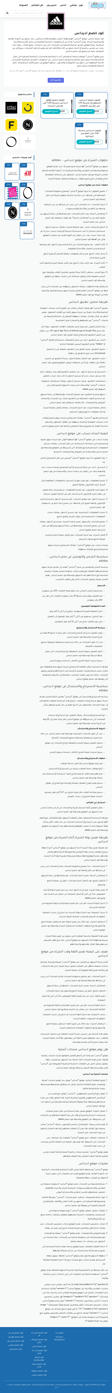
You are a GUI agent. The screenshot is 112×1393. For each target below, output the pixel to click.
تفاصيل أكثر (56, 80)
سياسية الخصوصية (59, 1338)
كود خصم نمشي (15, 1345)
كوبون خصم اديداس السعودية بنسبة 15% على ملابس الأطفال (89, 103)
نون (81, 5)
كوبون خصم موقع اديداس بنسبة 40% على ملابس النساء (55, 103)
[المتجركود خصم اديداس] (56, 21)
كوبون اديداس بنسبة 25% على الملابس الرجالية (89, 134)
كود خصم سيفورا (39, 1371)
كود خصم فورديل (15, 1337)
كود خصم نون (16, 1349)
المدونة (23, 5)
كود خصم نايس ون (15, 1341)
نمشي (73, 5)
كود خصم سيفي (39, 1375)
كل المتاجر (37, 5)
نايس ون (52, 5)
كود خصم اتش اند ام (39, 1334)
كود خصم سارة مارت (39, 1365)
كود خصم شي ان (15, 1333)
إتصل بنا (59, 1333)
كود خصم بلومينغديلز (39, 1358)
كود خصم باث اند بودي (39, 1352)
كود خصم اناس (39, 1347)
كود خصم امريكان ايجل (39, 1341)
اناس (63, 5)
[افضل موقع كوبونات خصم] (97, 6)
